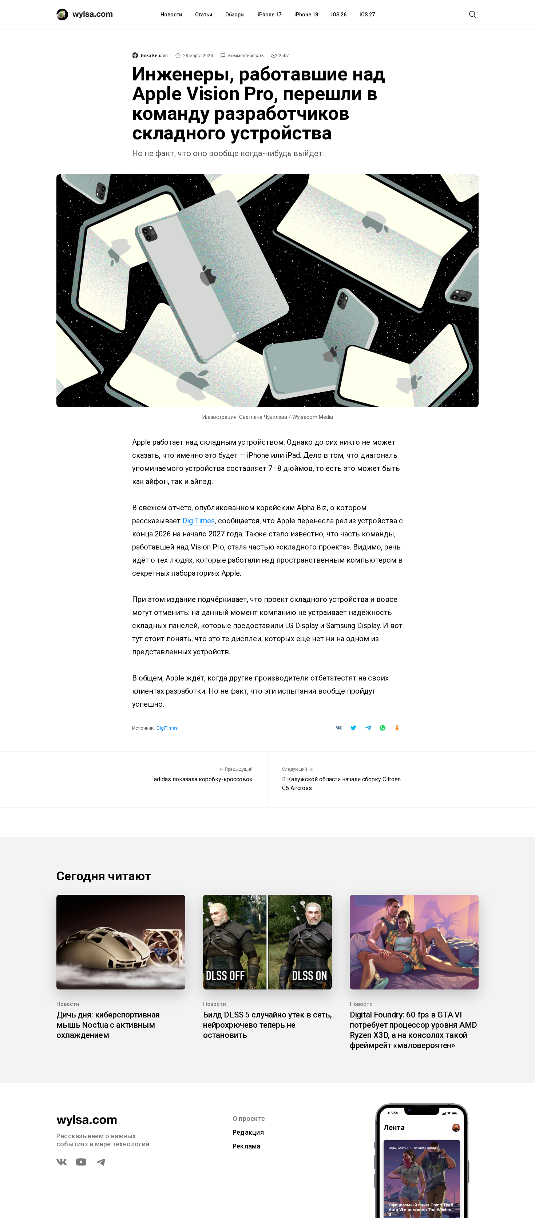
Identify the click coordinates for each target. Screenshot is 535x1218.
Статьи (203, 14)
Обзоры (235, 14)
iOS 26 (338, 14)
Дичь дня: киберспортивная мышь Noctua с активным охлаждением (108, 1025)
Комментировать (245, 55)
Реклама (247, 1146)
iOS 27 (367, 14)
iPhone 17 (269, 14)
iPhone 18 (306, 14)
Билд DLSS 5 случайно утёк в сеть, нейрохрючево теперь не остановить (267, 1025)
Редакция (248, 1132)
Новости (171, 14)
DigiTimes (198, 520)
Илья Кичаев (154, 55)
